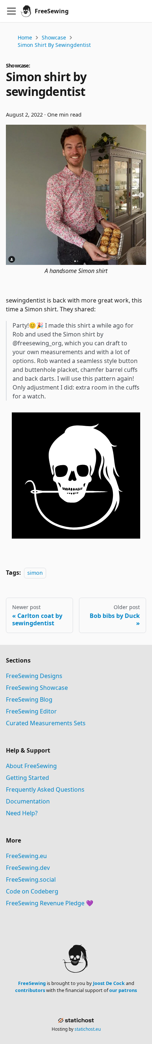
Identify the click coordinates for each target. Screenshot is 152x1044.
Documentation (28, 801)
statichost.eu (88, 1029)
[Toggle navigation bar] (11, 11)
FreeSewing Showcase (37, 688)
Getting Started (27, 778)
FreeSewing (32, 983)
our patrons (123, 990)
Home (25, 37)
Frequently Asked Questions (45, 789)
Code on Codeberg (32, 891)
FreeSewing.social (31, 879)
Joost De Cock (109, 983)
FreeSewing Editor (31, 711)
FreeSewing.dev (28, 868)
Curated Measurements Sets (46, 723)
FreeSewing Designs (34, 676)
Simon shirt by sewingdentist (54, 44)
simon (35, 572)
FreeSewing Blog (29, 699)
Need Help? (22, 813)
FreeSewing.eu (26, 856)
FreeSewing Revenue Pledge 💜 (49, 903)
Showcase (54, 37)
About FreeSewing (31, 766)
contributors (30, 990)
